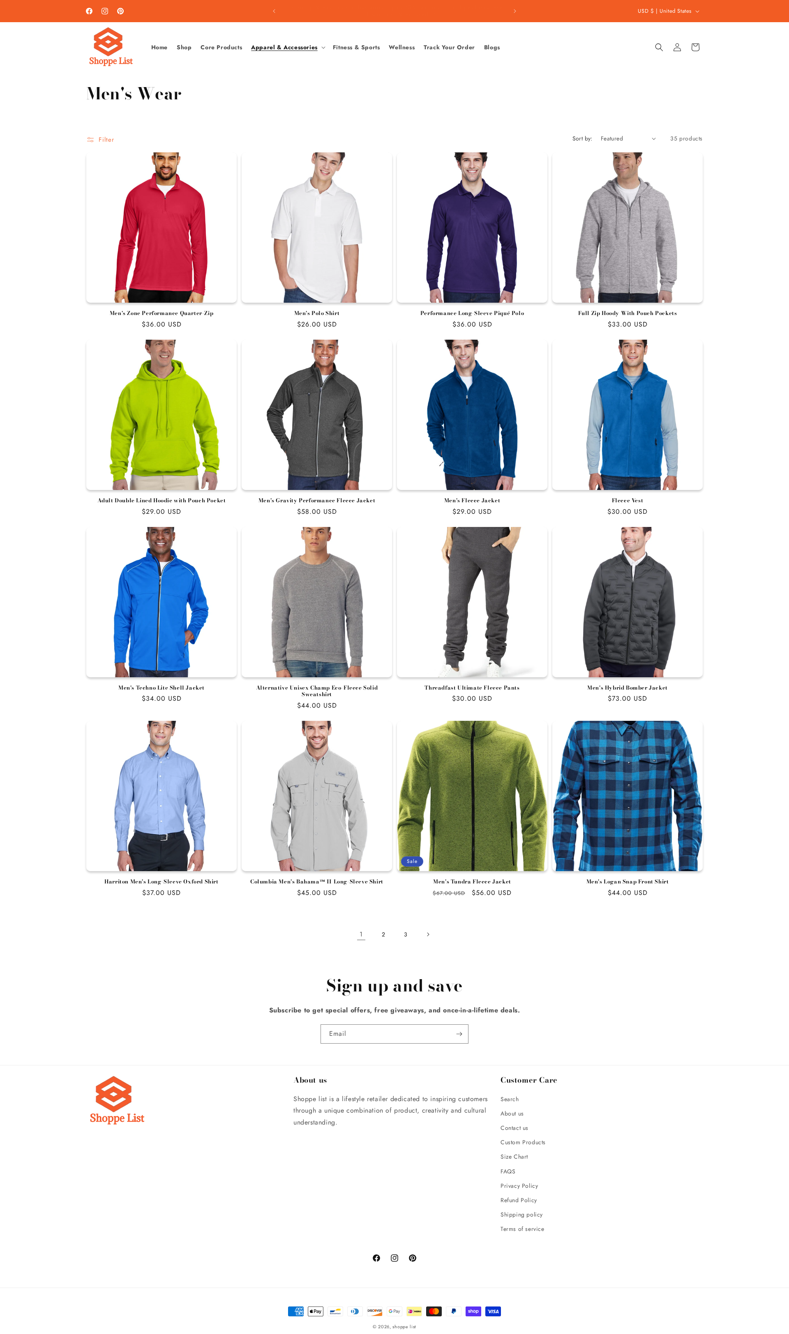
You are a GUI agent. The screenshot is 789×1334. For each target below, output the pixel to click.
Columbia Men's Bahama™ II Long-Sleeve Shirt (316, 881)
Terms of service (522, 1229)
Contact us (514, 1128)
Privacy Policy (519, 1186)
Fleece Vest (628, 500)
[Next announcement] (515, 11)
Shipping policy (522, 1214)
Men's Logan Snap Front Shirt (627, 881)
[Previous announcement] (274, 11)
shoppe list (404, 1326)
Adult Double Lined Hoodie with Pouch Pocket (161, 500)
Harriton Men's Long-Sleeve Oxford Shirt (161, 881)
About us (512, 1113)
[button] (288, 47)
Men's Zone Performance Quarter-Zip (161, 313)
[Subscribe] (459, 1034)
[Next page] (428, 934)
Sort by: (582, 138)
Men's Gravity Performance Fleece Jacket (316, 500)
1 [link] (361, 934)
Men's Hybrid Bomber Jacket (627, 687)
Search (510, 1099)
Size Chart (514, 1156)
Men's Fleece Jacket (472, 500)
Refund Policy (519, 1200)
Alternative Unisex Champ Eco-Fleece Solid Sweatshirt (317, 691)
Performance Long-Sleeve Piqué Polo (472, 313)
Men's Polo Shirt (317, 313)
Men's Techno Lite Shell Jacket (161, 687)
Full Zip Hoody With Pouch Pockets (627, 313)
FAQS (508, 1171)
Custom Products (523, 1142)
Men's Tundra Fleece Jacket (472, 881)
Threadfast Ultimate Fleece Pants (471, 687)
